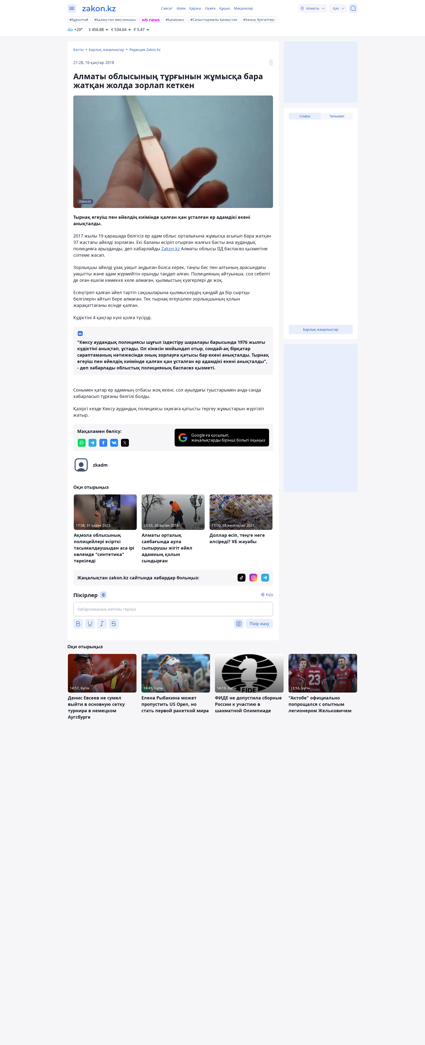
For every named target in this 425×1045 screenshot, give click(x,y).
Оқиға (210, 8)
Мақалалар (243, 8)
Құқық (224, 8)
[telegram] (92, 442)
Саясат (167, 8)
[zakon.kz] (99, 8)
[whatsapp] (81, 442)
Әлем (181, 8)
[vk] (114, 442)
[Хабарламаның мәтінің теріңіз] (173, 609)
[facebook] (103, 442)
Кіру (269, 594)
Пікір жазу (259, 623)
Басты (78, 49)
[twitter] (125, 442)
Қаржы (195, 8)
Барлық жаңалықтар (106, 49)
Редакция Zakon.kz (145, 49)
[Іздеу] (353, 8)
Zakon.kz (170, 249)
